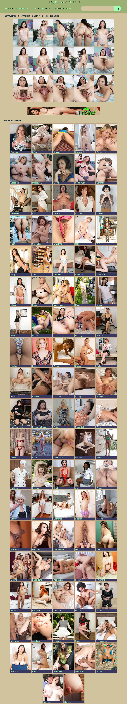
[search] (117, 8)
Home (10, 8)
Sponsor (23, 8)
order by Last (63, 8)
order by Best (42, 8)
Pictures (64, 2)
